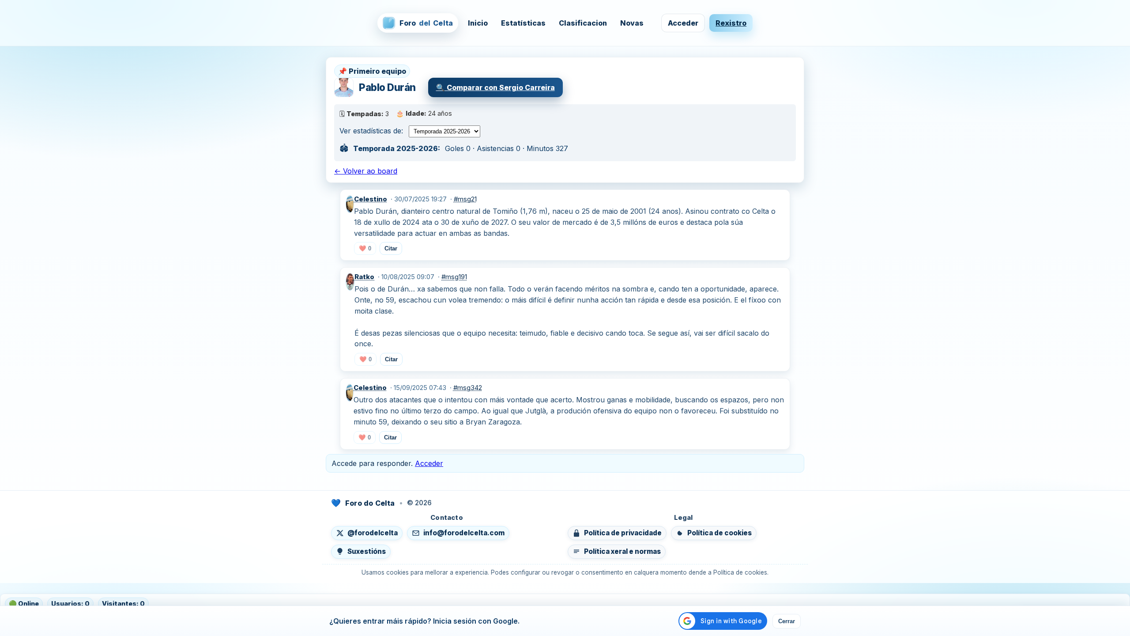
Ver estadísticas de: (371, 130)
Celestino (370, 199)
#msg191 (454, 277)
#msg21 (465, 199)
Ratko (364, 277)
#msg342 (467, 388)
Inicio (478, 23)
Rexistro (731, 23)
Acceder (683, 23)
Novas (632, 23)
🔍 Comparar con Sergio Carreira (495, 87)
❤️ (365, 248)
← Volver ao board (365, 171)
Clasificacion (583, 23)
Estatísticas (523, 23)
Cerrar (786, 621)
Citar (390, 248)
